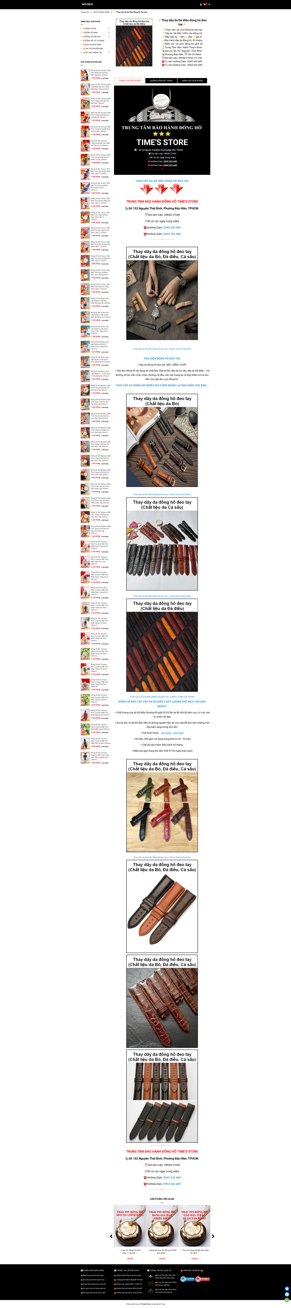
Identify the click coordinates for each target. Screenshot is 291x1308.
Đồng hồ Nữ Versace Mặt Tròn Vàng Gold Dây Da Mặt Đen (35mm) (100, 101)
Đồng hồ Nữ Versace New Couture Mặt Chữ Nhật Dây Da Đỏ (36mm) (100, 712)
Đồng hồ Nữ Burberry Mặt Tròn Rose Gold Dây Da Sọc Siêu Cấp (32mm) (100, 416)
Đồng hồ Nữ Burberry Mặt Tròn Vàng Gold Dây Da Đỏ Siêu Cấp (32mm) (100, 387)
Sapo (163, 1304)
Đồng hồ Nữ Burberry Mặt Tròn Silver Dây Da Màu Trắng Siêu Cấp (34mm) (100, 500)
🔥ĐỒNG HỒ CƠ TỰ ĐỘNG (93, 41)
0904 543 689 (194, 65)
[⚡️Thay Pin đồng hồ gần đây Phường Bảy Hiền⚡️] (162, 1226)
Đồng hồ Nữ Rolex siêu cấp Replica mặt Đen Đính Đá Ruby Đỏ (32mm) (100, 300)
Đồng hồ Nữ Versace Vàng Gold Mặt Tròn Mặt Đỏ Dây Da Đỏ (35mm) (100, 143)
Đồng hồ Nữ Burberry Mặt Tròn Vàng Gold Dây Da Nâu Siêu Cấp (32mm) (100, 514)
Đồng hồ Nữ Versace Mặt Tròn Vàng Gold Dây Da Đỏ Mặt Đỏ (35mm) (100, 115)
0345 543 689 (194, 61)
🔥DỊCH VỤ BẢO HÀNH (92, 45)
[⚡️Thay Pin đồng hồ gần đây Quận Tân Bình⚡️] (130, 1226)
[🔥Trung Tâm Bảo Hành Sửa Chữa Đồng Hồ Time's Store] (150, 1276)
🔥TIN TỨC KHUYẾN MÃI (93, 48)
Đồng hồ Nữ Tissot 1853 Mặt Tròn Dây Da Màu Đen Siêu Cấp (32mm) (100, 272)
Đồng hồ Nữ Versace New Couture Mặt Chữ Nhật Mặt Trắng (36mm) (100, 727)
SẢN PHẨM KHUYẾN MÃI (91, 62)
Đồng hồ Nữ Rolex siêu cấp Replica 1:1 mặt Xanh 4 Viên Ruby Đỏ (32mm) (100, 373)
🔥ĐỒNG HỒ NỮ (89, 28)
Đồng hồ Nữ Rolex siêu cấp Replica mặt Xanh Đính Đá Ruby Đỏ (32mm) (100, 359)
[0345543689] (287, 1300)
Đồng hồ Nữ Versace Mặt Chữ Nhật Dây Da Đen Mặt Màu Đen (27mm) (100, 72)
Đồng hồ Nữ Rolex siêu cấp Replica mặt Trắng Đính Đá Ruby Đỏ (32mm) (100, 315)
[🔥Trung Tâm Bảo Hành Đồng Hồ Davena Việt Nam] (150, 1283)
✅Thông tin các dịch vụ (159, 1270)
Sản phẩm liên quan (162, 1199)
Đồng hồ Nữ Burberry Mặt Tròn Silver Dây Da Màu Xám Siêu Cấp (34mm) (100, 486)
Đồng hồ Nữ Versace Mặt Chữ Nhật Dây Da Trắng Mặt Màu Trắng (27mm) (100, 87)
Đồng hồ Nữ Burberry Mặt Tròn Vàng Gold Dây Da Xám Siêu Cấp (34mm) (100, 472)
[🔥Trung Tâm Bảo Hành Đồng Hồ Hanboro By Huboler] (150, 1290)
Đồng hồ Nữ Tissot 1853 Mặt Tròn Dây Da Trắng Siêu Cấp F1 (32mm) (100, 286)
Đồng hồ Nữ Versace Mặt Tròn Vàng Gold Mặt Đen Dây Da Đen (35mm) (100, 129)
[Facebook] (287, 1288)
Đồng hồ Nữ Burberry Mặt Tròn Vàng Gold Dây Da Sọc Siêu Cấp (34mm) (100, 430)
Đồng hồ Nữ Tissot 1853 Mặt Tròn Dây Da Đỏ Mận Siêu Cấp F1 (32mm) (100, 171)
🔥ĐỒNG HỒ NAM (90, 32)
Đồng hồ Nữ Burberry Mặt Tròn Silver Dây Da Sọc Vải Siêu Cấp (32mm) (100, 402)
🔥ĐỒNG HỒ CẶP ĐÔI (91, 37)
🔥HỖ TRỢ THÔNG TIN (92, 52)
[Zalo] (287, 1294)
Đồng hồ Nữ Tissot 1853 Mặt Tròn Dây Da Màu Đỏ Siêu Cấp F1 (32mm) (100, 200)
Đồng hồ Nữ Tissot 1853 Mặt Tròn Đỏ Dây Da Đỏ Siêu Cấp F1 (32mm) (100, 230)
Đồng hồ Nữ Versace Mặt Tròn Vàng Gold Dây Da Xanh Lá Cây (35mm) (100, 157)
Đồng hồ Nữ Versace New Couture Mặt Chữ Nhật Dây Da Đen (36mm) (100, 741)
